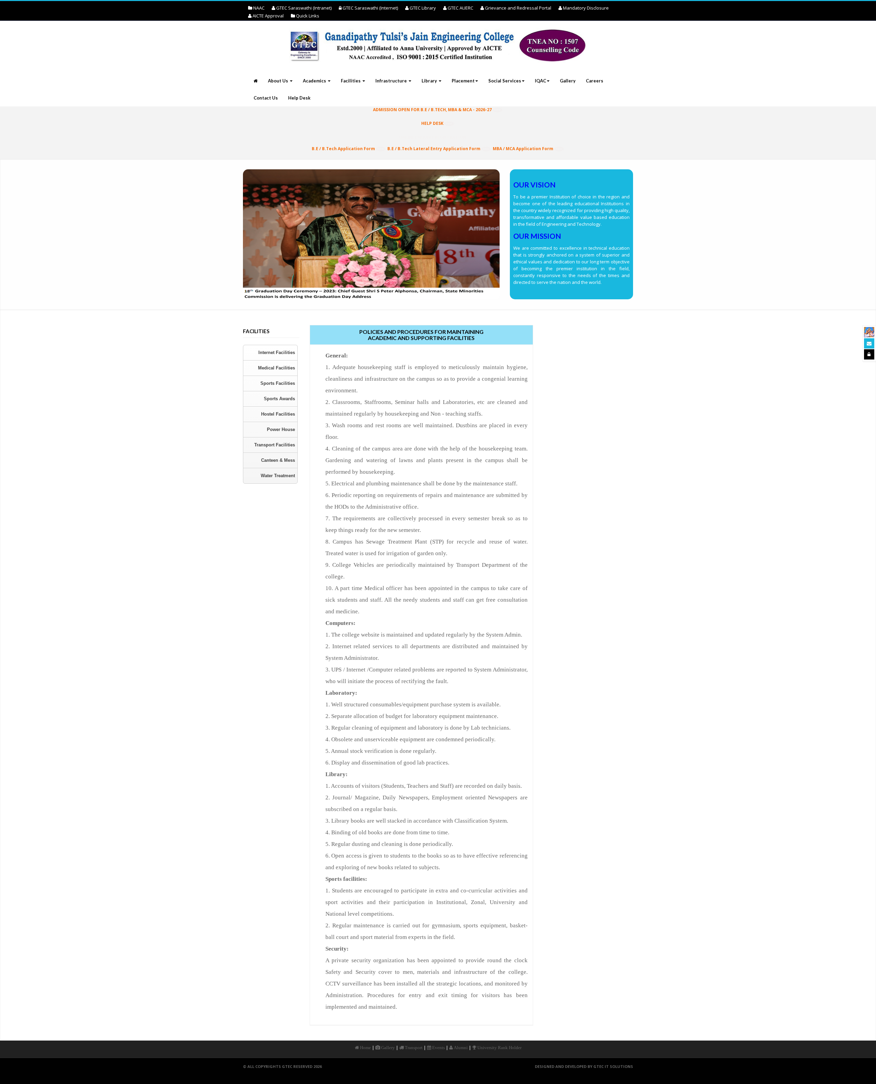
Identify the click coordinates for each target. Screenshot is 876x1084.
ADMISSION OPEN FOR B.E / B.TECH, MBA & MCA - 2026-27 (432, 110)
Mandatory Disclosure (585, 8)
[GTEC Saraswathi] (869, 332)
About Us (278, 80)
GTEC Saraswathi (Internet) (370, 8)
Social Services (504, 80)
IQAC (540, 80)
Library (430, 80)
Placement (463, 80)
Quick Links (307, 16)
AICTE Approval (268, 16)
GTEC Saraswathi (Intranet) (303, 8)
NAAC (258, 8)
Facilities (351, 80)
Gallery (568, 80)
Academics (315, 80)
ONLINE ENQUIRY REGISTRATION (432, 137)
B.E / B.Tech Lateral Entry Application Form (433, 149)
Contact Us (266, 98)
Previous (232, 237)
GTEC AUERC (460, 8)
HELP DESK (432, 123)
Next (511, 237)
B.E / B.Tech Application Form (343, 149)
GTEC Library (422, 8)
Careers (594, 80)
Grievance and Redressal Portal (517, 8)
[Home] (438, 52)
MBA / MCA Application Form (523, 149)
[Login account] (869, 354)
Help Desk (299, 98)
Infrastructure (391, 80)
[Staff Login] (869, 343)
